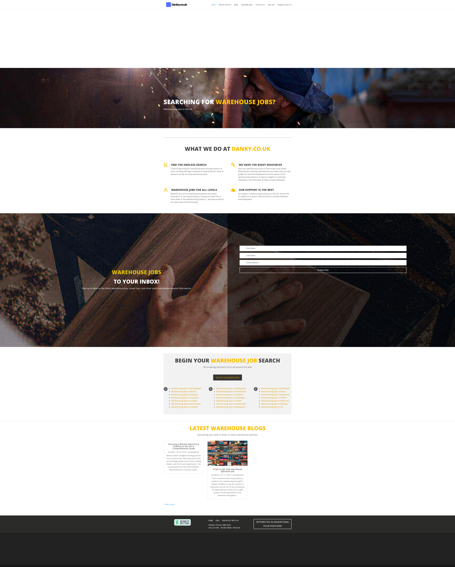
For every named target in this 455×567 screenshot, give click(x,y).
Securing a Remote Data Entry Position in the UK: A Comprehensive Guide (183, 446)
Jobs (218, 520)
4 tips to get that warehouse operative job (227, 470)
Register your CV (284, 5)
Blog (236, 5)
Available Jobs (247, 5)
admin (172, 452)
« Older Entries (169, 504)
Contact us (260, 5)
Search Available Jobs (227, 377)
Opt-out (271, 5)
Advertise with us (230, 520)
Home (211, 520)
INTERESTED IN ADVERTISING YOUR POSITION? (272, 524)
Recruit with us (225, 5)
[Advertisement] (227, 17)
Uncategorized (193, 452)
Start (213, 5)
